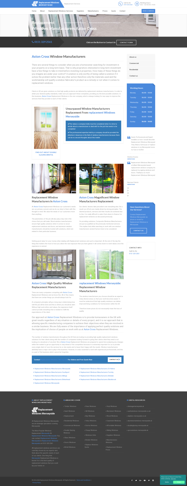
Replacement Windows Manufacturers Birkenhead (52, 379)
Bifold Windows (69, 447)
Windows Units (90, 435)
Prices (104, 11)
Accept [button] (179, 482)
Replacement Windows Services (60, 11)
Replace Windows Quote (91, 446)
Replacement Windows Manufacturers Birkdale (97, 376)
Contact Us (113, 359)
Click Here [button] (173, 478)
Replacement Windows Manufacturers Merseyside (52, 369)
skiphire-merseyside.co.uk (137, 416)
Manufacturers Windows (111, 441)
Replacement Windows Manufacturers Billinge (51, 376)
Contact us (133, 76)
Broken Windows (91, 440)
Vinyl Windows (112, 406)
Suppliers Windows (113, 435)
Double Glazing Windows (69, 431)
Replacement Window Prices (114, 448)
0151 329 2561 (128, 5)
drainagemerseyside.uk (136, 406)
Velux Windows (90, 421)
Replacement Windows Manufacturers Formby (97, 372)
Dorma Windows (91, 425)
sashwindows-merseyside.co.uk (139, 411)
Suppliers (80, 11)
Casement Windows (114, 421)
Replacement (69, 416)
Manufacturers (93, 11)
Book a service (148, 11)
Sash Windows (69, 411)
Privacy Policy (36, 482)
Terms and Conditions (83, 480)
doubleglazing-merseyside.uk (138, 425)
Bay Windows (90, 416)
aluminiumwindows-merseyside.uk (140, 421)
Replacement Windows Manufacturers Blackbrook (98, 379)
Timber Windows (70, 406)
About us (132, 57)
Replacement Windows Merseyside (47, 383)
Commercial (134, 63)
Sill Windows (89, 411)
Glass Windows (69, 438)
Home (34, 11)
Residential (133, 70)
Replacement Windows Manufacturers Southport (52, 372)
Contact (122, 11)
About (42, 11)
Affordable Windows (114, 425)
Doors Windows (70, 442)
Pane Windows (90, 406)
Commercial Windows (72, 425)
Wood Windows (112, 416)
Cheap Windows (91, 430)
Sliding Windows (112, 430)
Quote (113, 11)
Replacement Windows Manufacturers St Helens (98, 369)
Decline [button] (167, 482)
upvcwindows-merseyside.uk (138, 430)
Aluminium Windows (114, 411)
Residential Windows (71, 421)
